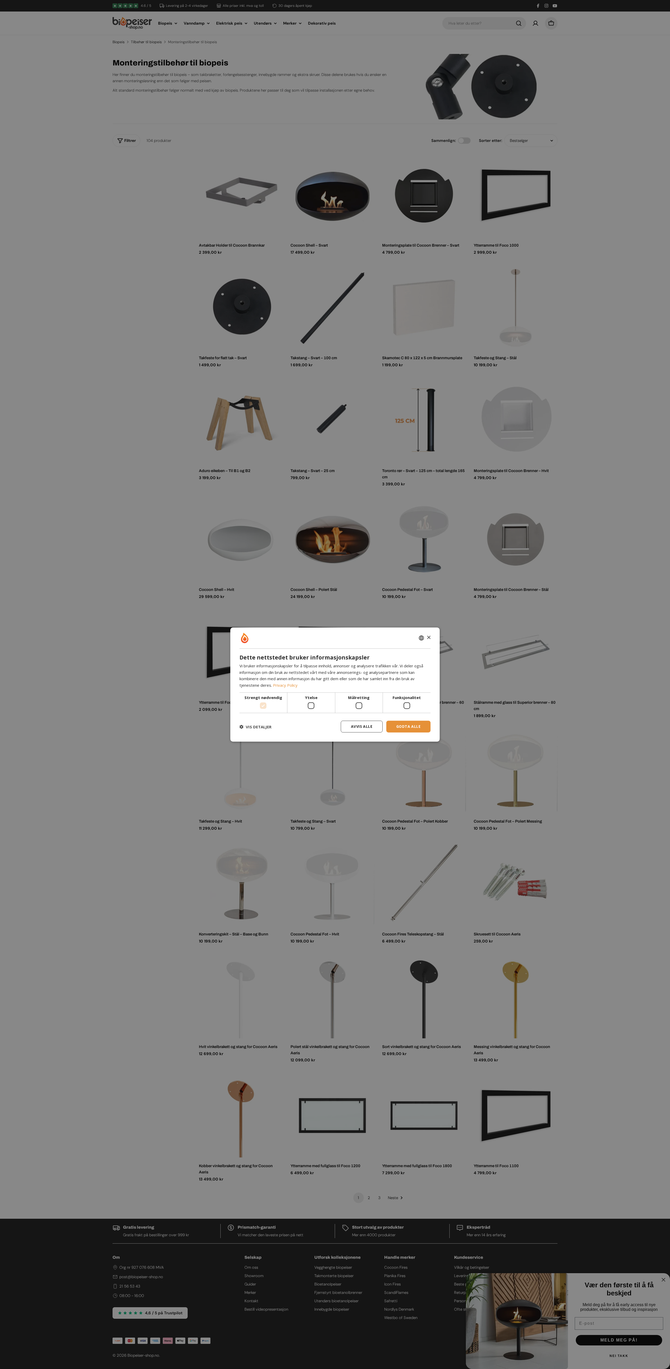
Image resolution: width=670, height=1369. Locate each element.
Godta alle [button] (408, 726)
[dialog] (335, 684)
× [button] (429, 638)
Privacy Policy (285, 685)
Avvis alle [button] (361, 726)
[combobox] (421, 637)
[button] (255, 726)
